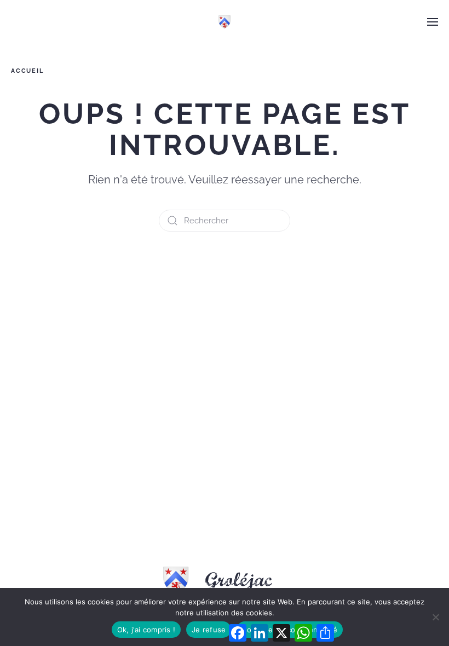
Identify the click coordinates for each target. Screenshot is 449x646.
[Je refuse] (435, 617)
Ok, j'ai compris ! (146, 629)
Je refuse (209, 629)
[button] (432, 22)
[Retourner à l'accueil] (224, 22)
